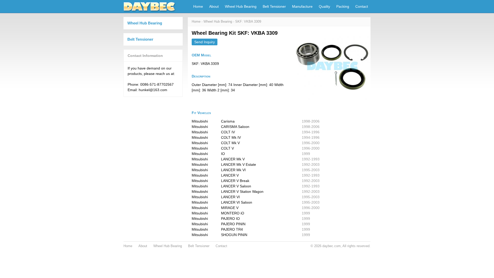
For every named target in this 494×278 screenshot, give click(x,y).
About (214, 6)
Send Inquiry (204, 42)
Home (198, 6)
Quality (324, 6)
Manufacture (302, 6)
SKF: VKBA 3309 (248, 21)
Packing (342, 6)
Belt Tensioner (274, 6)
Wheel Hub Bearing (241, 6)
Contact (361, 6)
